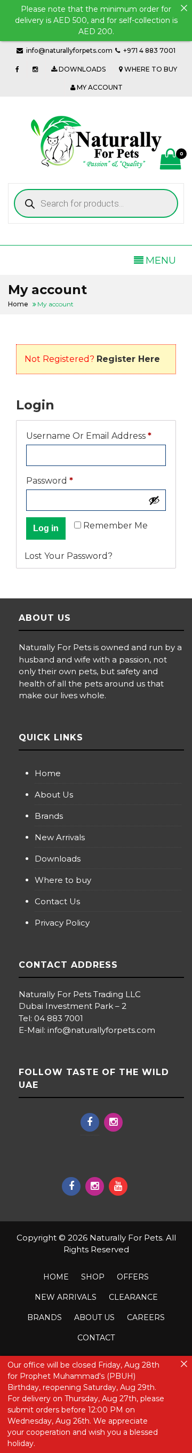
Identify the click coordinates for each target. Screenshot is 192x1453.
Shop (93, 1277)
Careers (146, 1317)
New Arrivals (60, 837)
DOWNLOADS (81, 69)
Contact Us (57, 901)
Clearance (133, 1297)
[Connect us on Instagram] (35, 69)
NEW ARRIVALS (66, 1297)
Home (48, 773)
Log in (46, 528)
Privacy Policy (62, 923)
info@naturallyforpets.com (69, 50)
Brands (49, 816)
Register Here (128, 359)
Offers (133, 1277)
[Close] (184, 8)
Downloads (58, 859)
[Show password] (154, 500)
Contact (96, 1338)
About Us (54, 794)
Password (69, 480)
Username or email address (96, 435)
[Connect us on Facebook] (17, 69)
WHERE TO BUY (150, 69)
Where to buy (63, 880)
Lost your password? (69, 556)
